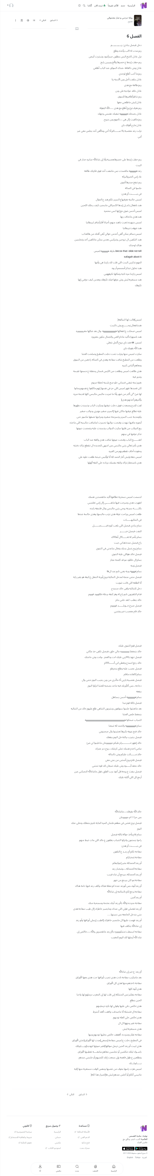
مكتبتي (58, 1143)
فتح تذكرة (86, 1143)
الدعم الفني (85, 1137)
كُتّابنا (90, 5)
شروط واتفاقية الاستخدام (21, 1137)
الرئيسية (131, 5)
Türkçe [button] (137, 1157)
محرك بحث (85, 1148)
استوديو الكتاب (54, 1148)
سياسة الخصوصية (24, 1132)
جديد (123, 5)
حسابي (58, 1137)
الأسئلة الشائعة (83, 1132)
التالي (43, 20)
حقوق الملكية (26, 1143)
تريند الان (98, 5)
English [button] (130, 1157)
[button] (84, 6)
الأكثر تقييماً (113, 5)
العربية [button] (144, 1157)
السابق (53, 20)
